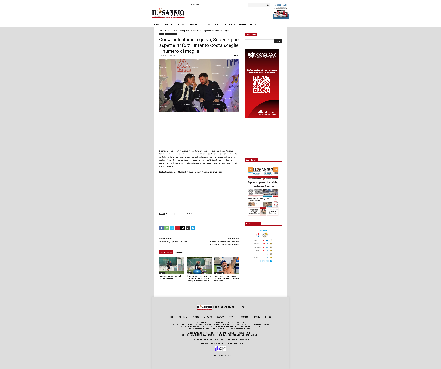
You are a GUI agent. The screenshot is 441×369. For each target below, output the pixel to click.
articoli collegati (166, 252)
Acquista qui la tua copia (212, 172)
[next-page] (164, 285)
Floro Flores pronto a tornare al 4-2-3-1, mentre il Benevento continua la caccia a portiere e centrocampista (199, 278)
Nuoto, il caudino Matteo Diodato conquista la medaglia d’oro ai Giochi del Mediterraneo (226, 278)
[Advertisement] (228, 13)
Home (161, 31)
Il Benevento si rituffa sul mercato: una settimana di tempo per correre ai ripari (224, 243)
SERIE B (174, 34)
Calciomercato (180, 214)
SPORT (167, 31)
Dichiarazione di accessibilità (220, 355)
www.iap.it (245, 339)
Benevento (169, 214)
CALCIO (174, 31)
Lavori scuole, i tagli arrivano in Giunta (173, 242)
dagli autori (179, 252)
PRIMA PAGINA (219, 273)
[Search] (268, 5)
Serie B (189, 214)
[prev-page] (160, 285)
